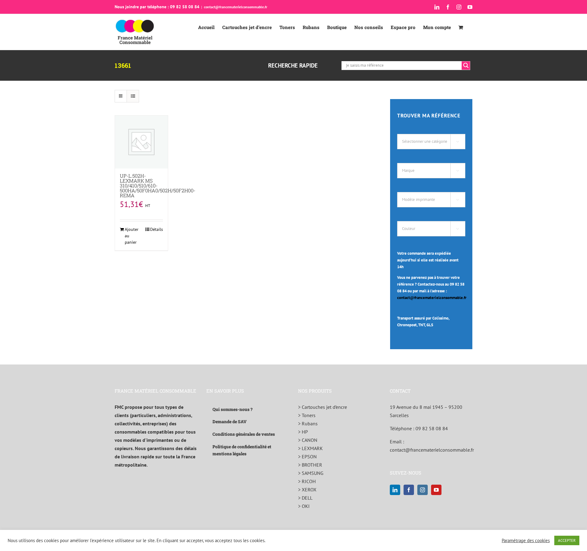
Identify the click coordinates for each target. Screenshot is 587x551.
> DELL (305, 498)
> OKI (304, 506)
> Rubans (308, 423)
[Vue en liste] (133, 96)
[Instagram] (422, 490)
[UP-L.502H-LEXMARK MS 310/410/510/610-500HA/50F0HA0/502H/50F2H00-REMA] (141, 142)
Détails (156, 229)
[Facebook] (409, 490)
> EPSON (307, 456)
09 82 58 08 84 (431, 428)
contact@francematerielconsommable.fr (235, 7)
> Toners (307, 415)
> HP (303, 432)
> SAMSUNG (310, 473)
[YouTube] (436, 490)
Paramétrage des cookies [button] (526, 540)
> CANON (307, 440)
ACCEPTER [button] (567, 540)
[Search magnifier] (466, 65)
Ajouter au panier (131, 236)
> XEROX (307, 489)
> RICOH (307, 481)
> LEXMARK (310, 448)
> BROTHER (310, 465)
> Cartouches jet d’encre (322, 407)
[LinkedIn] (395, 490)
